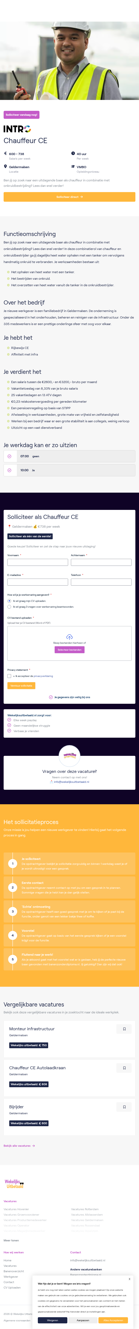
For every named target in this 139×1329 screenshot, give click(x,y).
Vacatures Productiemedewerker (25, 1220)
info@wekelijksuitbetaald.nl (71, 781)
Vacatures (10, 1265)
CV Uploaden (12, 1287)
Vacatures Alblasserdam (87, 1214)
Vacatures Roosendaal (85, 1225)
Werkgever (11, 1276)
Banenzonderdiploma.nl (85, 1274)
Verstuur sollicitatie (21, 685)
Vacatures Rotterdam (85, 1209)
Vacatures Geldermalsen (87, 1220)
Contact (9, 1282)
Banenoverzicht (14, 1271)
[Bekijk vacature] (69, 1039)
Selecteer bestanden (69, 649)
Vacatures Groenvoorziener (21, 1214)
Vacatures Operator (16, 1225)
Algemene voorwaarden (17, 1320)
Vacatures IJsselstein (84, 1231)
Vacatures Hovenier (16, 1209)
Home (7, 1260)
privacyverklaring (43, 676)
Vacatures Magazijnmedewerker (24, 1231)
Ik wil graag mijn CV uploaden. (29, 600)
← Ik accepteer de (33, 676)
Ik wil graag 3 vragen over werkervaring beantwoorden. (43, 606)
